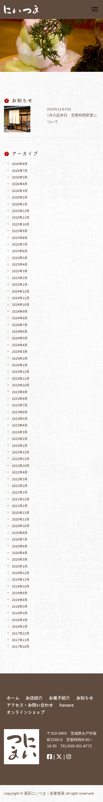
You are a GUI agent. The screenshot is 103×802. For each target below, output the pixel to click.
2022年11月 (20, 459)
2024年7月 (19, 325)
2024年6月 (19, 331)
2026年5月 (19, 177)
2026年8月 (19, 164)
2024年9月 (19, 311)
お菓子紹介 (59, 698)
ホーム (13, 698)
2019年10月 (20, 586)
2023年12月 (20, 371)
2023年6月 (19, 412)
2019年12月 (20, 573)
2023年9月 (19, 392)
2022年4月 (19, 472)
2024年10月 (20, 304)
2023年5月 (19, 418)
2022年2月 (19, 486)
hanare (66, 705)
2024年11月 (20, 298)
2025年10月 (20, 224)
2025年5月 (19, 258)
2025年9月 (19, 231)
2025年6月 (19, 251)
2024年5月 (19, 338)
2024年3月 (19, 351)
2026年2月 (19, 197)
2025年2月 (19, 278)
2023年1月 (19, 445)
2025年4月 (19, 264)
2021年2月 (19, 506)
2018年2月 (19, 620)
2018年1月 (19, 626)
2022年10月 (20, 465)
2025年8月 (19, 238)
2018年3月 (19, 613)
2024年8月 (19, 318)
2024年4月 (19, 345)
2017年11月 (20, 640)
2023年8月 (19, 398)
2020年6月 (19, 546)
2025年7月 (19, 244)
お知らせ (84, 698)
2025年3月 (19, 271)
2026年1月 (19, 204)
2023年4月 (19, 425)
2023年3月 (19, 432)
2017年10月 (20, 646)
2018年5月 (19, 606)
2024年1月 (19, 365)
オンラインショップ (26, 712)
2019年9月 (19, 593)
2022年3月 (19, 479)
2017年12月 (20, 633)
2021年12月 (20, 499)
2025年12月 (20, 211)
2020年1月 (19, 566)
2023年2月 (19, 439)
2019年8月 (19, 600)
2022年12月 (20, 452)
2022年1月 (19, 492)
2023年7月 (19, 405)
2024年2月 (19, 358)
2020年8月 (19, 533)
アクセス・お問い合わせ (30, 705)
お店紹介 (34, 698)
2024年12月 (20, 291)
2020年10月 (20, 526)
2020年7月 (19, 539)
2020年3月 (19, 559)
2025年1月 (19, 284)
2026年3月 (19, 191)
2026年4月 (19, 184)
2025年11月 (20, 217)
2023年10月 (20, 385)
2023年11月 (20, 378)
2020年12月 (20, 512)
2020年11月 (20, 519)
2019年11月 (20, 579)
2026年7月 (19, 170)
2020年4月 (19, 553)
